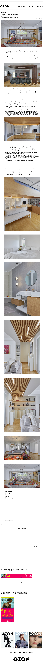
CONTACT (20, 652)
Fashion (19, 6)
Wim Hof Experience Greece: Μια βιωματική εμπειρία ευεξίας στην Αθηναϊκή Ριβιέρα (35, 546)
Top (21, 666)
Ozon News (28, 6)
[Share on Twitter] (38, 18)
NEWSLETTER (10, 0)
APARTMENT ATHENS (5, 524)
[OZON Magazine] (4, 6)
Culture (33, 6)
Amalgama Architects (20, 55)
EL (33, 0)
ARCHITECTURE (12, 524)
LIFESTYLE (23, 524)
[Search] (42, 6)
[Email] (41, 18)
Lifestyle (37, 6)
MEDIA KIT (15, 652)
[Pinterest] (39, 18)
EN (35, 0)
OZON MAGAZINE (4, 0)
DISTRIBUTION (31, 652)
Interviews (23, 6)
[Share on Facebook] (36, 18)
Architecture (3, 12)
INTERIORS (17, 524)
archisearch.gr (24, 503)
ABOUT (11, 652)
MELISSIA (28, 524)
